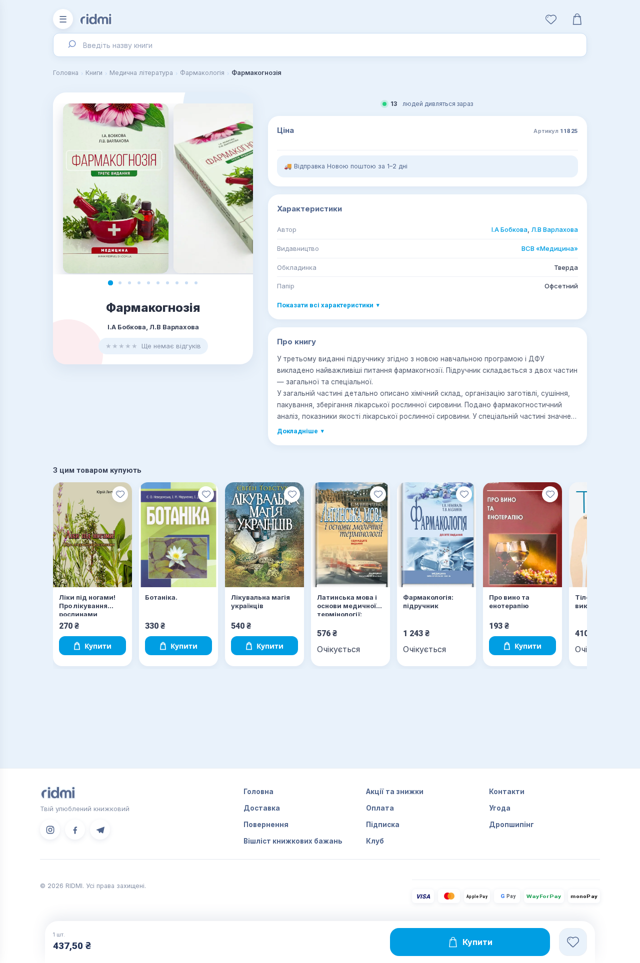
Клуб (375, 841)
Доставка (262, 808)
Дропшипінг (511, 825)
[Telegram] (100, 830)
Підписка (383, 825)
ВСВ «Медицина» (550, 248)
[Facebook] (75, 830)
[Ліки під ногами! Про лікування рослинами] (92, 535)
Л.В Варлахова (554, 229)
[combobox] (320, 45)
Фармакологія (202, 72)
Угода (499, 808)
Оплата (380, 808)
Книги (94, 72)
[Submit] (71, 45)
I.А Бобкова (510, 229)
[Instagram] (50, 830)
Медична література (141, 72)
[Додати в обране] (120, 494)
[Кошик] (577, 19)
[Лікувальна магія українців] (264, 535)
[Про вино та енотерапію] (522, 535)
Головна (65, 72)
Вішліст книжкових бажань (293, 841)
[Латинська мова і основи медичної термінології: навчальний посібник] (350, 535)
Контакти (506, 792)
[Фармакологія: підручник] (436, 535)
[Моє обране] (551, 19)
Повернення (266, 825)
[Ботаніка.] (178, 535)
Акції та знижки (395, 792)
